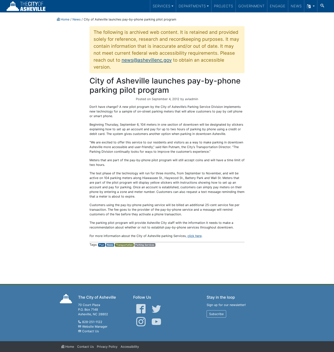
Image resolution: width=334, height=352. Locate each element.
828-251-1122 (92, 322)
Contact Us (90, 331)
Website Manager (94, 326)
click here (194, 236)
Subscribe (216, 314)
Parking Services (144, 244)
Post (101, 244)
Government (251, 6)
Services (161, 6)
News (296, 6)
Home (69, 347)
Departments (192, 6)
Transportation (124, 244)
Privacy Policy (107, 347)
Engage (277, 6)
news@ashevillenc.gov (147, 60)
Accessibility (130, 347)
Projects (223, 6)
